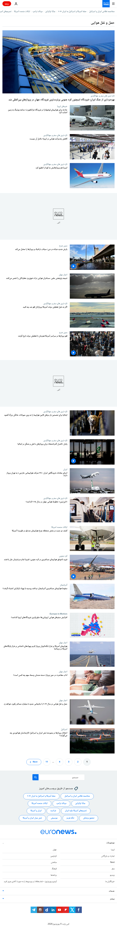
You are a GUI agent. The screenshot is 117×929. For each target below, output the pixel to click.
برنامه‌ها (54, 875)
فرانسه (53, 811)
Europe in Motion (58, 614)
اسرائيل (64, 729)
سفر (113, 869)
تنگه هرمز (70, 818)
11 (47, 762)
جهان (55, 849)
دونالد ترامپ (38, 11)
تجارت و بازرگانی (108, 856)
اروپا (113, 849)
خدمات (112, 891)
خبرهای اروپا (62, 106)
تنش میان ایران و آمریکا (32, 818)
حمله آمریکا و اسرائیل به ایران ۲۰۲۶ (72, 11)
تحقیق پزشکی (88, 818)
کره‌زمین (53, 856)
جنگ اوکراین (50, 11)
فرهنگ (54, 869)
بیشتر (112, 899)
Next (35, 762)
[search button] (35, 777)
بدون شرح (63, 246)
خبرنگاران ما (110, 881)
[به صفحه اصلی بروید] (106, 3)
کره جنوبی (63, 556)
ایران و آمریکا (36, 811)
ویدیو (112, 875)
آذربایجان (63, 585)
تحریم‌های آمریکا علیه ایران (76, 811)
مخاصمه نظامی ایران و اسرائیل (102, 11)
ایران (65, 469)
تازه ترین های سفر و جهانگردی (103, 96)
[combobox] (58, 777)
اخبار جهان (63, 275)
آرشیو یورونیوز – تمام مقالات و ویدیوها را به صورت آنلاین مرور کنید (30, 881)
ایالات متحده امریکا (59, 527)
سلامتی (54, 862)
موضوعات (110, 843)
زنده (7, 3)
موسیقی (54, 818)
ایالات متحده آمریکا (22, 11)
